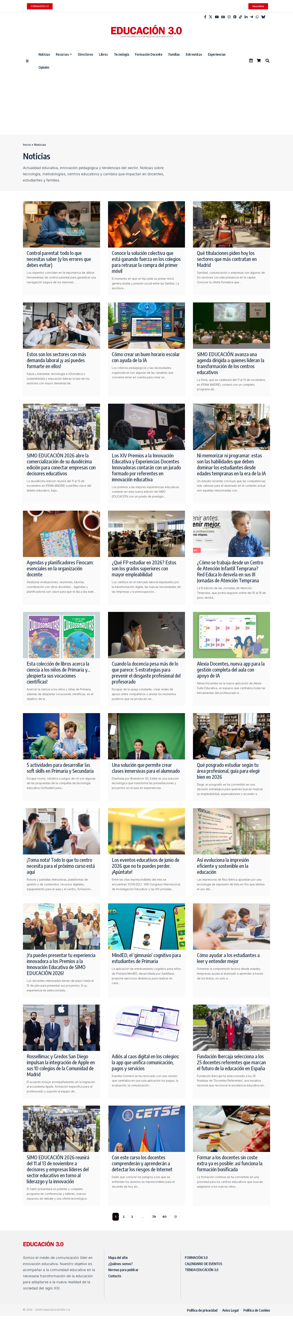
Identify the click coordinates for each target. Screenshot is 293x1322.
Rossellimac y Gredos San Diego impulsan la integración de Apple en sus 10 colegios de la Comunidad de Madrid (61, 1065)
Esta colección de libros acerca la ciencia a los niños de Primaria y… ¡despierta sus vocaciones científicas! (58, 672)
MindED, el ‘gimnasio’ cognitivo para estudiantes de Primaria (146, 958)
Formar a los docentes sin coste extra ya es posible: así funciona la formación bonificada (230, 1163)
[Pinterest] (234, 17)
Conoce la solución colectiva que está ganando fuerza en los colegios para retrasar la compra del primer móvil (146, 262)
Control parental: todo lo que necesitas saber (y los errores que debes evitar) (59, 259)
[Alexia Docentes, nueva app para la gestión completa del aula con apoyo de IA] (231, 635)
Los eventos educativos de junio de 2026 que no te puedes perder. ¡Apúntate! (145, 866)
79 (154, 1217)
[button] (267, 60)
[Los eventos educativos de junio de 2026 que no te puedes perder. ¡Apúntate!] (146, 831)
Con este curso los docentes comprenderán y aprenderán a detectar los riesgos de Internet (142, 1163)
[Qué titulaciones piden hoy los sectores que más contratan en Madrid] (231, 224)
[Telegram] (251, 17)
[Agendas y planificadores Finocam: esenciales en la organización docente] (61, 534)
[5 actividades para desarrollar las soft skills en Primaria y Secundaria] (61, 736)
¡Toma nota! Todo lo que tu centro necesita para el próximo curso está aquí (61, 866)
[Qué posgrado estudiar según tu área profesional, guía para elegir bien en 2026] (231, 736)
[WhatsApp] (257, 17)
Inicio (27, 145)
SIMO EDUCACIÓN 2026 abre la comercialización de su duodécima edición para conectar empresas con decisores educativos (61, 464)
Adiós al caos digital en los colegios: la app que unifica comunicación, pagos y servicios (145, 1062)
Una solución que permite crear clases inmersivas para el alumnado (146, 768)
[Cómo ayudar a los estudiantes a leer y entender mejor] (231, 926)
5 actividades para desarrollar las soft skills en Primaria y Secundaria (60, 768)
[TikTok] (240, 17)
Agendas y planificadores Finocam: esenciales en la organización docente (60, 568)
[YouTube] (217, 17)
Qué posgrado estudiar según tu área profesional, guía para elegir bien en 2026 (228, 771)
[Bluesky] (263, 17)
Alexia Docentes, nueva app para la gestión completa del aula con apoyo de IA (231, 669)
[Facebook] (205, 17)
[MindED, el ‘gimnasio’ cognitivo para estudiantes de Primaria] (146, 926)
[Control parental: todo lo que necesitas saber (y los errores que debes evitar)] (61, 224)
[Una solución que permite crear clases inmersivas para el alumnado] (146, 736)
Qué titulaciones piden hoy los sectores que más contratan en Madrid (227, 259)
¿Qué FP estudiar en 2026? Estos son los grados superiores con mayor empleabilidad (144, 568)
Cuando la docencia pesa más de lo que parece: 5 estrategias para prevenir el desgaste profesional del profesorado (146, 672)
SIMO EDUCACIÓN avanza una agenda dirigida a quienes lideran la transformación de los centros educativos (230, 363)
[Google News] (223, 17)
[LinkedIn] (246, 17)
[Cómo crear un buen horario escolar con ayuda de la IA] (146, 325)
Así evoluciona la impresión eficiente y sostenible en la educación (223, 866)
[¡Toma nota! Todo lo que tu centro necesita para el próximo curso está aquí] (61, 831)
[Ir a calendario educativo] (251, 60)
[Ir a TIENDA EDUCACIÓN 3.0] (259, 60)
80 (164, 1217)
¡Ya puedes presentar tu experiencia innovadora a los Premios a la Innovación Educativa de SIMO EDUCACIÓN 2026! (61, 964)
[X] (210, 17)
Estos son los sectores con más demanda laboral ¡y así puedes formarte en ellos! (56, 360)
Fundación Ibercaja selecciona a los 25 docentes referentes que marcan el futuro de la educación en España (231, 1062)
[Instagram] (229, 17)
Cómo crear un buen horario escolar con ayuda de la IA (146, 357)
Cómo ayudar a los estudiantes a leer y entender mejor (228, 958)
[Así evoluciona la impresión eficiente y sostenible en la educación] (231, 831)
